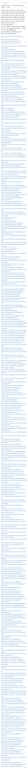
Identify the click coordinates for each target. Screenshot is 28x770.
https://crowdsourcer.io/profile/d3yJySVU (13, 575)
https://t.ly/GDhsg (6, 132)
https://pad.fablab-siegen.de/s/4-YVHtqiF (13, 571)
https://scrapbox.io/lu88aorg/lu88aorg (12, 291)
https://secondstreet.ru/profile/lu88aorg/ (13, 455)
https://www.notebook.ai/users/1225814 (13, 596)
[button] (25, 767)
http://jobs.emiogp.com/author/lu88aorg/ (13, 492)
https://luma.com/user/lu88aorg (10, 196)
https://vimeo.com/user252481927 (11, 87)
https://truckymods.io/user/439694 (11, 224)
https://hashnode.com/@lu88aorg (11, 201)
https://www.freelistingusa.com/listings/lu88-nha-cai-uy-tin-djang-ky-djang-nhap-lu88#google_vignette (13, 365)
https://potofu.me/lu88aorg (9, 310)
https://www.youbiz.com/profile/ (10, 484)
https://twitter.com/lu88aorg (9, 39)
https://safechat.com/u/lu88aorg (10, 487)
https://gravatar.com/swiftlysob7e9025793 (13, 76)
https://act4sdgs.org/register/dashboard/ (13, 719)
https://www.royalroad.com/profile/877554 (14, 323)
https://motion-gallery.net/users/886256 (13, 289)
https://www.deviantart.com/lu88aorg (12, 98)
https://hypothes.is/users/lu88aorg (11, 292)
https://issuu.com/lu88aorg (9, 96)
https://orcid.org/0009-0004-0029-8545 (13, 155)
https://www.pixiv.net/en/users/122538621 (13, 187)
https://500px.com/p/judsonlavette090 (12, 81)
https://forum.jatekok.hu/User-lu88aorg (12, 678)
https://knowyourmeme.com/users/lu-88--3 (14, 194)
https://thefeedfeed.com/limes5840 (11, 362)
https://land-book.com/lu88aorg (10, 639)
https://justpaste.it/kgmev (8, 249)
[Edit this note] (26, 2)
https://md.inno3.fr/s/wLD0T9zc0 (11, 593)
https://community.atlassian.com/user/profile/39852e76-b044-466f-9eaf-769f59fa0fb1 (14, 135)
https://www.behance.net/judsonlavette (12, 92)
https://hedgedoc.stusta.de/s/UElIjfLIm (12, 212)
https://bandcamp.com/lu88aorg (10, 115)
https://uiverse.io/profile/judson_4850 (12, 685)
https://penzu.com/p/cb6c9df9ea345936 (13, 282)
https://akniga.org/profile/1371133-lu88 (12, 453)
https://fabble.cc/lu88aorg (9, 526)
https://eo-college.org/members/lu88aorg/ (13, 728)
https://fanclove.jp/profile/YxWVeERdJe (13, 500)
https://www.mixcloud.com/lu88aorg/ (12, 99)
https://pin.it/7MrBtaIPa (8, 49)
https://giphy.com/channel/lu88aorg (11, 153)
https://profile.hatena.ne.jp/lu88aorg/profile (14, 114)
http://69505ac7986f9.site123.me (11, 189)
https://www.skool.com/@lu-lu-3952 (12, 203)
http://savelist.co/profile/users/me (11, 407)
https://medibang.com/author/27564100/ (13, 417)
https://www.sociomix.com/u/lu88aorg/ (12, 543)
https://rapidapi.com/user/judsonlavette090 (14, 242)
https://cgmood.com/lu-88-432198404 (12, 385)
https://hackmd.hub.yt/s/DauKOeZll (11, 573)
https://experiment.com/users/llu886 (12, 305)
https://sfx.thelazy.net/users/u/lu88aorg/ (13, 576)
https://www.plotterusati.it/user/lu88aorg (13, 598)
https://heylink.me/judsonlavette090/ (12, 126)
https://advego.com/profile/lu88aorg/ (12, 312)
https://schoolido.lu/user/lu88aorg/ (11, 444)
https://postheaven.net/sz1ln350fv (11, 562)
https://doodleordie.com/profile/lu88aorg (13, 560)
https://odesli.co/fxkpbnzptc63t (10, 439)
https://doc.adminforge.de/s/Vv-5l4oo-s (13, 339)
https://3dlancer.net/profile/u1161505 (12, 659)
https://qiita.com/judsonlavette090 (11, 192)
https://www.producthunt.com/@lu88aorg (13, 94)
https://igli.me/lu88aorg (8, 494)
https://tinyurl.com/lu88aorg (9, 117)
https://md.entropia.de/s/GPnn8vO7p (12, 594)
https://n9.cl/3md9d (7, 251)
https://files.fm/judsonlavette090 (11, 257)
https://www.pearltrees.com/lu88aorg (12, 223)
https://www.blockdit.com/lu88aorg (11, 348)
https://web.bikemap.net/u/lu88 (10, 294)
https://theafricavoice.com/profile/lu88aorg (14, 555)
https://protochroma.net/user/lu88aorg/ (12, 707)
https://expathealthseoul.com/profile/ (12, 473)
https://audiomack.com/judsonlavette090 (13, 232)
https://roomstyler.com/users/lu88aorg (12, 337)
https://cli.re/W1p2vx (7, 233)
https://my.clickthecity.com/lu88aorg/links (13, 451)
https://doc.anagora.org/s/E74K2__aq (12, 568)
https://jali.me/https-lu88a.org (10, 190)
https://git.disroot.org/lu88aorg (10, 657)
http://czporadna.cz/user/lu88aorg (11, 591)
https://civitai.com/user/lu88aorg (11, 296)
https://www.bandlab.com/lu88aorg (11, 267)
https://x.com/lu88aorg (8, 110)
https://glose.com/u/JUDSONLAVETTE (12, 350)
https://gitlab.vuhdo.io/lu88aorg (10, 387)
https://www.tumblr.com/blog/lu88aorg (12, 60)
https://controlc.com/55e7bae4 (10, 319)
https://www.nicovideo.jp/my (9, 174)
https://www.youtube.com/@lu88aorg (12, 36)
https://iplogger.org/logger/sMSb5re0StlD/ (13, 603)
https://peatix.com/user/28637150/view (12, 164)
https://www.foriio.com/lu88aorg (10, 582)
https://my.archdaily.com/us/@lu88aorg (12, 185)
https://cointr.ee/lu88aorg (8, 589)
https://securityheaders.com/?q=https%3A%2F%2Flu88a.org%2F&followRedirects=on (14, 260)
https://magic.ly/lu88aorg (8, 221)
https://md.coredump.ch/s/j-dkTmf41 (12, 569)
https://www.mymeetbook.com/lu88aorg (13, 660)
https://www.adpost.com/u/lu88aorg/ (12, 700)
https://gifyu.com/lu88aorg (9, 248)
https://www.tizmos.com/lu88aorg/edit (12, 605)
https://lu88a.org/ (11, 23)
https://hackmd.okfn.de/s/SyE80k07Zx (12, 325)
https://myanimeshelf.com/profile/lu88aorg (13, 525)
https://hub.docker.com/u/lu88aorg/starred (13, 139)
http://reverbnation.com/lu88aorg (11, 165)
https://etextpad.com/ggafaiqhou (11, 587)
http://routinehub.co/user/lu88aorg (11, 621)
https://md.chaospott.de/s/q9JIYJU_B (12, 750)
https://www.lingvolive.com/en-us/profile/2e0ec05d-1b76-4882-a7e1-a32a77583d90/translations (12, 410)
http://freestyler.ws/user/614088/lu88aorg (13, 478)
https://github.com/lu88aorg (9, 74)
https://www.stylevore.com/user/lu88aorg (13, 464)
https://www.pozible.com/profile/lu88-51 (13, 321)
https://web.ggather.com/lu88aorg (11, 469)
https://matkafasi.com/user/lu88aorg (12, 485)
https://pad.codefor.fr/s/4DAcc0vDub (12, 641)
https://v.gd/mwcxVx (7, 314)
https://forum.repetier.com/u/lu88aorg (12, 702)
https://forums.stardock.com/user (11, 426)
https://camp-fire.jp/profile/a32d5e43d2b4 (14, 176)
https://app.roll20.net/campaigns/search (13, 274)
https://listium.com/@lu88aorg (10, 401)
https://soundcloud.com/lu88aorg (11, 85)
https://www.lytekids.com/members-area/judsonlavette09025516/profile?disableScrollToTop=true (12, 682)
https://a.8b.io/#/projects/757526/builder (13, 276)
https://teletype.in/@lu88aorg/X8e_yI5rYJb (13, 226)
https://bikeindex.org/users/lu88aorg (12, 355)
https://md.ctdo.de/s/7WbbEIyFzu (11, 744)
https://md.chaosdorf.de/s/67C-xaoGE (12, 112)
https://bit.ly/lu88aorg (7, 108)
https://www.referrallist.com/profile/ (11, 630)
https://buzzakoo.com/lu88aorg (10, 698)
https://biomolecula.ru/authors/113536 (12, 471)
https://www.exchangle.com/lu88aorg (12, 369)
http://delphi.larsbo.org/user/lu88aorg (12, 509)
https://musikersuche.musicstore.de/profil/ (13, 673)
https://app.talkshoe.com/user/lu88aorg (12, 335)
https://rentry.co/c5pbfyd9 (9, 283)
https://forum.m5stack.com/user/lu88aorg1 (13, 360)
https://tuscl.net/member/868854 (11, 752)
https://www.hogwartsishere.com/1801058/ (14, 446)
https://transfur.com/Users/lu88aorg (11, 392)
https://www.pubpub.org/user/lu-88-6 (12, 273)
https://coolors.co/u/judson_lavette (11, 148)
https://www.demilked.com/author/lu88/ (13, 333)
